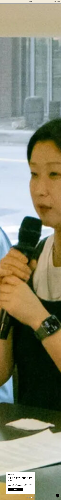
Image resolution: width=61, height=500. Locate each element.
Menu (1, 1)
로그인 (55, 1)
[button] (25, 497)
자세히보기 (15, 489)
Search (52, 1)
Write (57, 495)
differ (30, 1)
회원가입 (58, 1)
